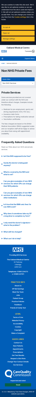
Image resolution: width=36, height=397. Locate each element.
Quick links (6, 79)
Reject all (6, 33)
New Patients (18, 346)
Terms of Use (18, 317)
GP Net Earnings (18, 289)
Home (3, 63)
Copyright (18, 330)
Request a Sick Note (18, 358)
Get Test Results (18, 355)
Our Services (18, 365)
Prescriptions (18, 352)
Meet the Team (18, 292)
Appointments (18, 349)
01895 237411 (19, 274)
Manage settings (9, 39)
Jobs (18, 295)
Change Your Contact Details (18, 362)
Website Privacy (18, 320)
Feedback (18, 305)
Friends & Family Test (18, 308)
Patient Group (18, 298)
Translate (28, 51)
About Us (18, 286)
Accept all (6, 27)
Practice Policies (18, 301)
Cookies (18, 327)
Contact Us (18, 343)
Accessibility (18, 324)
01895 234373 (22, 271)
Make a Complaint (18, 333)
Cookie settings (20, 17)
